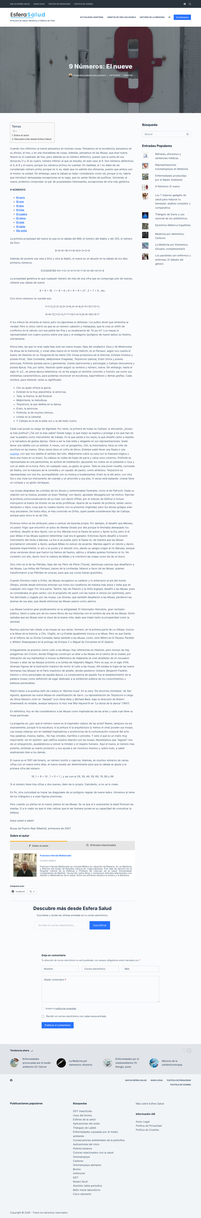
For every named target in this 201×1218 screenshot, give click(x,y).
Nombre (48, 968)
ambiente (78, 1136)
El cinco (21, 218)
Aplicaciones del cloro (86, 1144)
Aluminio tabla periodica (87, 1185)
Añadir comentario (55, 979)
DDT (75, 1177)
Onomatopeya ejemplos (87, 1165)
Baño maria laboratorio (86, 1189)
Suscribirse (99, 925)
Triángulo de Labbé (84, 1127)
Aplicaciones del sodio (86, 1123)
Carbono (78, 1160)
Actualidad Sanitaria (91, 17)
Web (127, 968)
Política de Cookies (83, 4)
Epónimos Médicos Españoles (173, 225)
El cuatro (21, 214)
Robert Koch (80, 1181)
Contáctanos (182, 17)
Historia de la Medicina (152, 17)
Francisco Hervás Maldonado (55, 855)
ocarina (14, 453)
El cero (20, 197)
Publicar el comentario (58, 1025)
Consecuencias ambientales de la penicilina (99, 1140)
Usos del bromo (82, 1115)
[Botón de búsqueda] (187, 134)
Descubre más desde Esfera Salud (32, 139)
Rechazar (31, 1209)
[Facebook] (185, 4)
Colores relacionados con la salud (93, 1152)
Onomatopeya (81, 1156)
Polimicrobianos (82, 1148)
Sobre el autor (21, 135)
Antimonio (79, 1173)
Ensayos (128, 75)
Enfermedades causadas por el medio (95, 1131)
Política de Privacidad (59, 4)
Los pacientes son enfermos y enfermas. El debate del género (173, 259)
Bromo (77, 1169)
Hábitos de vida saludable (121, 17)
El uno (20, 201)
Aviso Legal (39, 4)
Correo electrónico (94, 968)
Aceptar (15, 1209)
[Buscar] (190, 4)
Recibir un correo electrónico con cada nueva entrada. (76, 1016)
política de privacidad (65, 1008)
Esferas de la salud (84, 1119)
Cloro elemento (82, 1194)
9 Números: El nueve (167, 186)
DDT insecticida (82, 1111)
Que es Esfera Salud (20, 4)
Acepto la (61, 1008)
